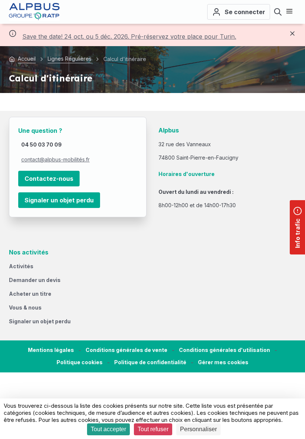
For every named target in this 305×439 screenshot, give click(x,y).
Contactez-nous (49, 178)
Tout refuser (153, 429)
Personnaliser (198, 429)
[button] (223, 362)
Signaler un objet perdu (59, 200)
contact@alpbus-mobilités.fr (55, 159)
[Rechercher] (278, 12)
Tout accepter (108, 429)
